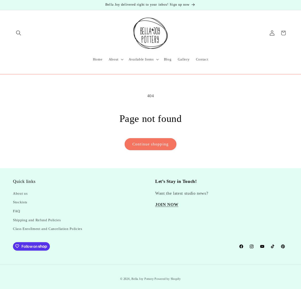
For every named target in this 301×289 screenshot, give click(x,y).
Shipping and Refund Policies (37, 220)
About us (20, 193)
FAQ (16, 211)
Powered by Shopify (167, 279)
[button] (18, 33)
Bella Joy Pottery (142, 279)
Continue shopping (150, 144)
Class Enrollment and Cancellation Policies (47, 229)
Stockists (20, 202)
